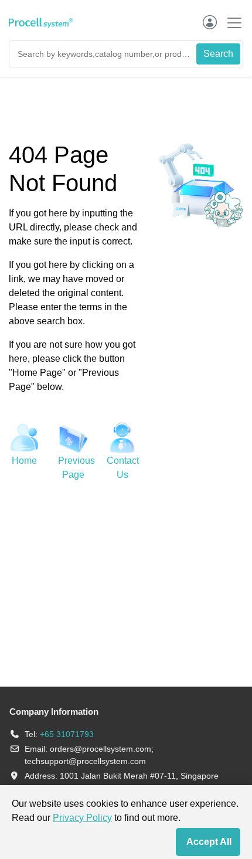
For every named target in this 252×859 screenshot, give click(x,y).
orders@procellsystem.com (100, 748)
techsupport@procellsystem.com (85, 761)
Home (24, 461)
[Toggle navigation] (231, 22)
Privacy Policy (82, 818)
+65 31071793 (67, 734)
